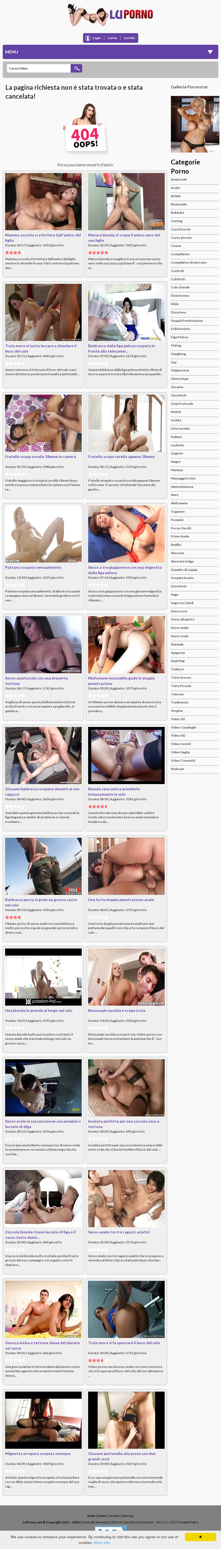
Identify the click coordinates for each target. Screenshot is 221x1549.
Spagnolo (178, 653)
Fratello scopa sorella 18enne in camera (40, 456)
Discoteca (178, 312)
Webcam (177, 769)
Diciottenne (180, 296)
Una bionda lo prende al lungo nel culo (38, 1010)
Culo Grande (180, 287)
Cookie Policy (188, 1522)
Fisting (176, 345)
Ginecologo (180, 379)
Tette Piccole (181, 686)
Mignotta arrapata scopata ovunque (38, 1453)
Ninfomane (179, 503)
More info (102, 1542)
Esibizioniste (180, 329)
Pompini (177, 520)
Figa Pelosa (179, 337)
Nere (174, 495)
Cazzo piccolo (181, 238)
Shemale (177, 644)
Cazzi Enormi (180, 229)
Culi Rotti (178, 279)
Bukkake (177, 213)
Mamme (177, 470)
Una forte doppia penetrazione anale (121, 899)
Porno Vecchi (181, 528)
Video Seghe (180, 752)
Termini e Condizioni (139, 1522)
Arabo (175, 188)
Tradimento (180, 702)
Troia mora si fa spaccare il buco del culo (124, 1342)
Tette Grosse (181, 677)
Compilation (180, 254)
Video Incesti (181, 744)
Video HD (178, 735)
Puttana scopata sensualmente (33, 567)
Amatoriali (179, 179)
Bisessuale (179, 204)
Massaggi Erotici (183, 478)
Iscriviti (129, 38)
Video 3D (178, 719)
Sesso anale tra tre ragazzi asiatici (119, 1232)
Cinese (176, 246)
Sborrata (177, 553)
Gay (174, 362)
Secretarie (179, 586)
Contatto (113, 1516)
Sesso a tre (179, 611)
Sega (174, 594)
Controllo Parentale (96, 1522)
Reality (176, 545)
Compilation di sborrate (188, 262)
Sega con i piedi (182, 603)
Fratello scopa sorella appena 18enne (121, 456)
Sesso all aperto (183, 619)
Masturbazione (182, 487)
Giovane (177, 387)
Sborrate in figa (182, 561)
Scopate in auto (182, 578)
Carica (112, 38)
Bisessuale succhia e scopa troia (116, 1010)
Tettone (177, 694)
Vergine (177, 711)
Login (96, 38)
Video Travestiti (183, 760)
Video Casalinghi (183, 727)
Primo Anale (180, 536)
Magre (176, 462)
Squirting (178, 661)
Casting (176, 221)
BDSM (175, 196)
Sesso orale (179, 636)
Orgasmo (178, 511)
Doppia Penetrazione (187, 321)
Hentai (176, 412)
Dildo (175, 304)
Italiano (176, 437)
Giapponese (180, 370)
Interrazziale (180, 428)
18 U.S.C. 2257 (166, 1522)
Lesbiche (177, 445)
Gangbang (178, 354)
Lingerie (177, 453)
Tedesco (177, 669)
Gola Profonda (182, 404)
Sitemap (128, 1516)
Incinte (176, 420)
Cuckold (177, 271)
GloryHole (179, 395)
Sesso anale (179, 628)
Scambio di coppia (184, 570)
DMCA (117, 1522)
